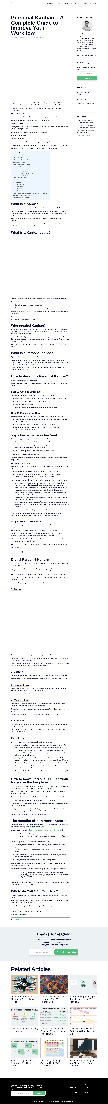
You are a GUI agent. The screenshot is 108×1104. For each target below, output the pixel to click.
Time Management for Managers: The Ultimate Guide (23, 999)
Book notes (68, 3)
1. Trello (18, 180)
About (86, 1085)
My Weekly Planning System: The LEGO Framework (50, 1063)
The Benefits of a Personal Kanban (23, 195)
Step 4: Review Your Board (23, 175)
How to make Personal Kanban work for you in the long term (30, 193)
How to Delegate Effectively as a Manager (24, 1029)
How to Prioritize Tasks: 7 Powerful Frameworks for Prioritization (52, 1031)
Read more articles (83, 108)
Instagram (87, 1092)
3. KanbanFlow (20, 184)
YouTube (87, 1090)
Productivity (30, 37)
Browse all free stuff (83, 135)
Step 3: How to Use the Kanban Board (26, 173)
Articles (59, 3)
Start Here (50, 3)
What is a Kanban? (18, 157)
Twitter (86, 1087)
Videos (77, 3)
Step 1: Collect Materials (22, 169)
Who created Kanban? (19, 162)
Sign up (87, 78)
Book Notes (73, 1087)
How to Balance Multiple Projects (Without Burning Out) (82, 1031)
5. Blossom (19, 188)
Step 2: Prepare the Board (22, 171)
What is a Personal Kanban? (21, 164)
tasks (17, 919)
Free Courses (74, 1092)
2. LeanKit (18, 182)
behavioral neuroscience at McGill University (44, 830)
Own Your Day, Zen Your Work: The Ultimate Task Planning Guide (86, 92)
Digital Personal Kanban (20, 177)
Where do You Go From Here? (22, 197)
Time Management (39, 37)
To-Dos (22, 919)
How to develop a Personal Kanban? (24, 167)
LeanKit (18, 671)
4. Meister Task (20, 186)
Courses (84, 3)
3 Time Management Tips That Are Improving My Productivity (82, 999)
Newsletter (93, 3)
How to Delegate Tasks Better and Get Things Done (22, 1063)
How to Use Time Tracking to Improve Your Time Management (53, 999)
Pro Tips (15, 191)
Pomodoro (29, 809)
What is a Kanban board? (20, 160)
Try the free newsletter (66, 952)
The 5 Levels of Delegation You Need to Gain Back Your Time (83, 1063)
